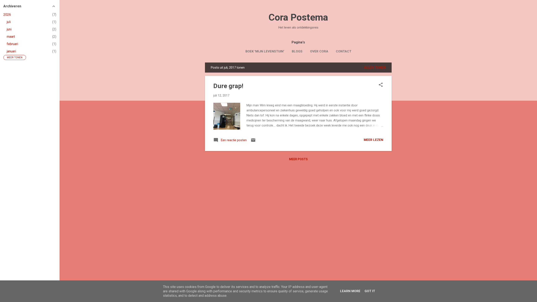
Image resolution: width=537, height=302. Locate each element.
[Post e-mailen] (253, 141)
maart (11, 37)
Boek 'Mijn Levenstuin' (264, 51)
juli (9, 22)
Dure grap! (228, 86)
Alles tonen (375, 67)
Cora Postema (298, 17)
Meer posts (298, 159)
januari (11, 51)
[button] (380, 85)
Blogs (297, 51)
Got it (370, 291)
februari (12, 44)
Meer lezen (373, 140)
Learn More (350, 291)
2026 (7, 15)
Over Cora (319, 51)
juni (9, 29)
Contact (343, 51)
